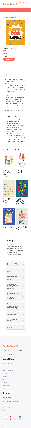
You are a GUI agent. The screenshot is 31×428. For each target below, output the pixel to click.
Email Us (8, 397)
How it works (7, 367)
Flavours (5, 373)
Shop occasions (8, 370)
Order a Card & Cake (9, 364)
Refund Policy (7, 408)
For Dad (8, 17)
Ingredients (6, 385)
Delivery (5, 382)
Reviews (5, 376)
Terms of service (8, 411)
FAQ (4, 379)
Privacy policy (7, 405)
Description (9, 71)
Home (4, 17)
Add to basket (9, 59)
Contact (5, 389)
